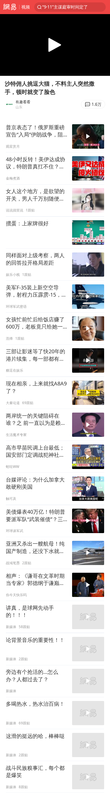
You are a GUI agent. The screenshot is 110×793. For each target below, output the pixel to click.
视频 (25, 7)
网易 (9, 7)
